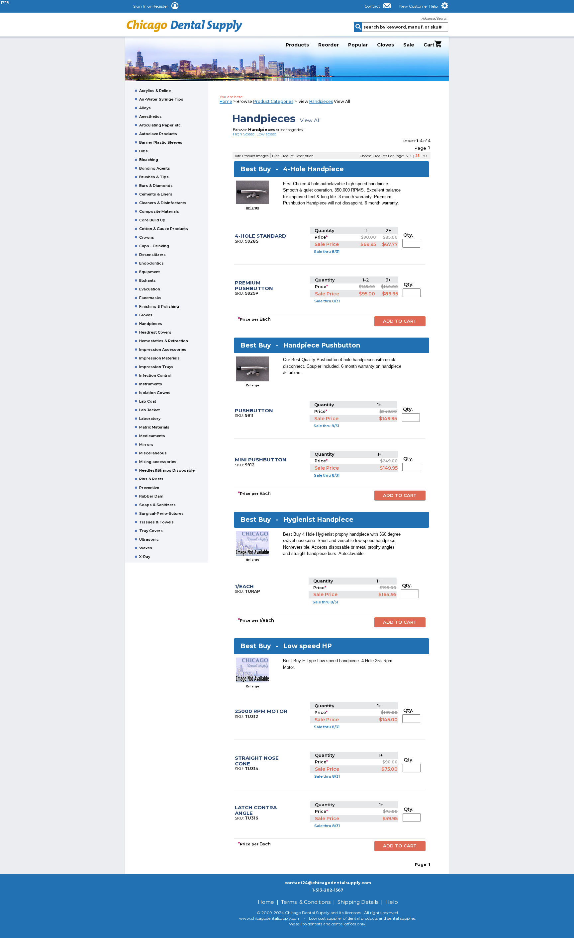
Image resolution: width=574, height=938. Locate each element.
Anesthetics (150, 116)
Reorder (328, 44)
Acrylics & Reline (155, 90)
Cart (429, 44)
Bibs (143, 151)
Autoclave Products (158, 133)
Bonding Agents (154, 168)
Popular (358, 44)
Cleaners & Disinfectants (162, 202)
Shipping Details (357, 902)
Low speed (266, 133)
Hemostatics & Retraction (163, 341)
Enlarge (252, 207)
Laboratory (149, 418)
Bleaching (148, 159)
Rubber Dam (151, 496)
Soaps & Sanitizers (157, 505)
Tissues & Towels (156, 522)
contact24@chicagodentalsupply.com (327, 882)
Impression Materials (159, 358)
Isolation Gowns (154, 392)
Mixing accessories (157, 461)
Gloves (385, 44)
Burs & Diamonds (156, 185)
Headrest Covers (155, 332)
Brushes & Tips (154, 177)
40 (425, 156)
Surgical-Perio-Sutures (161, 513)
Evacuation (149, 289)
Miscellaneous (153, 453)
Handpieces (150, 323)
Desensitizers (152, 254)
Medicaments (152, 435)
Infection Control (155, 375)
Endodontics (151, 263)
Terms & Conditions (306, 902)
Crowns (146, 237)
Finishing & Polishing (159, 306)
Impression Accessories (162, 349)
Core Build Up (152, 220)
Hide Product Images (251, 156)
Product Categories (273, 101)
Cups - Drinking (154, 246)
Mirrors (146, 444)
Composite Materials (159, 211)
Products (297, 44)
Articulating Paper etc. (160, 125)
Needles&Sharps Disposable (167, 470)
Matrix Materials (154, 427)
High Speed (243, 133)
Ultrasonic (149, 539)
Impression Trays (156, 366)
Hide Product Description (293, 156)
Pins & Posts (151, 479)
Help (391, 902)
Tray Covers (151, 530)
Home (226, 101)
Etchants (147, 280)
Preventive (149, 487)
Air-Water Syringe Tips (161, 99)
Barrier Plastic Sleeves (160, 142)
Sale (408, 44)
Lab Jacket (149, 410)
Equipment (149, 272)
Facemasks (150, 297)
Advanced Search (434, 18)
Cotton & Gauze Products (163, 228)
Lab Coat (147, 401)
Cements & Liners (155, 194)
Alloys (145, 108)
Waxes (145, 548)
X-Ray (144, 556)
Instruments (150, 384)
